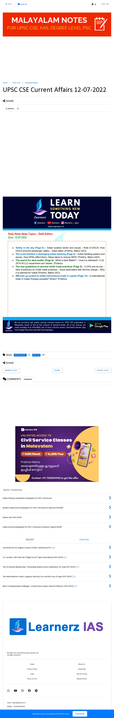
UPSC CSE (16, 83)
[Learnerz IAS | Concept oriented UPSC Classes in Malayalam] (23, 5)
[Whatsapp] (8, 690)
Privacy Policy (32, 669)
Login (32, 674)
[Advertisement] (57, 58)
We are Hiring (82, 674)
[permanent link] (18, 108)
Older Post (103, 370)
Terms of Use (32, 679)
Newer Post (11, 370)
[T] (36, 690)
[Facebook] (29, 690)
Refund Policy (82, 679)
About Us (81, 664)
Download (79, 714)
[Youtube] (15, 690)
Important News (31, 83)
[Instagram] (22, 690)
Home (5, 83)
